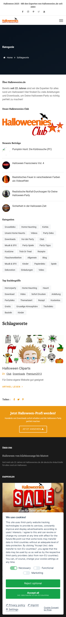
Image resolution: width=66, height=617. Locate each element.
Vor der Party (27, 239)
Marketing (37, 572)
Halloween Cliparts (16, 368)
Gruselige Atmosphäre (27, 306)
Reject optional (33, 583)
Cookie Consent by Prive (51, 608)
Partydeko (10, 300)
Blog (45, 257)
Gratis (8, 306)
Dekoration (10, 270)
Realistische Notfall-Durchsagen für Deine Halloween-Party (34, 193)
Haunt (46, 288)
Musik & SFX (11, 245)
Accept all (33, 593)
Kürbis (45, 227)
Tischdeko (48, 306)
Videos (34, 233)
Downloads (10, 239)
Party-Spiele (28, 245)
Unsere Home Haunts (15, 233)
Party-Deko (48, 233)
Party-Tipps (45, 245)
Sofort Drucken (38, 294)
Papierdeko (39, 264)
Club (42, 239)
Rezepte (41, 251)
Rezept (41, 300)
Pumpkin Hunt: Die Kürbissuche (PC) (32, 149)
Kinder (25, 264)
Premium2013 (34, 373)
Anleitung (56, 294)
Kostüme (9, 251)
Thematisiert (26, 300)
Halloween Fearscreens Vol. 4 (28, 163)
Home (9, 57)
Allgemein (32, 257)
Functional (48, 568)
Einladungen (27, 270)
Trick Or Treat (25, 251)
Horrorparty (10, 288)
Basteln (8, 312)
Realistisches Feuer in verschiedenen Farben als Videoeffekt (36, 179)
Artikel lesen (11, 387)
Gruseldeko (10, 227)
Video (41, 270)
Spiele (53, 264)
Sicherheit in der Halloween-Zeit (29, 206)
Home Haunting (28, 227)
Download (9, 294)
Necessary (25, 568)
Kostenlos (55, 300)
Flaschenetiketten (13, 257)
